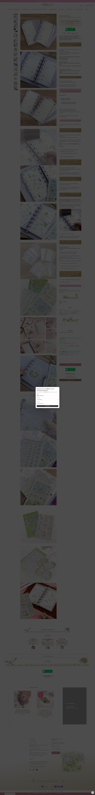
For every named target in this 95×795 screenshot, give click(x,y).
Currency (38, 401)
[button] (47, 395)
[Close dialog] (58, 387)
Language (38, 397)
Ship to (38, 393)
